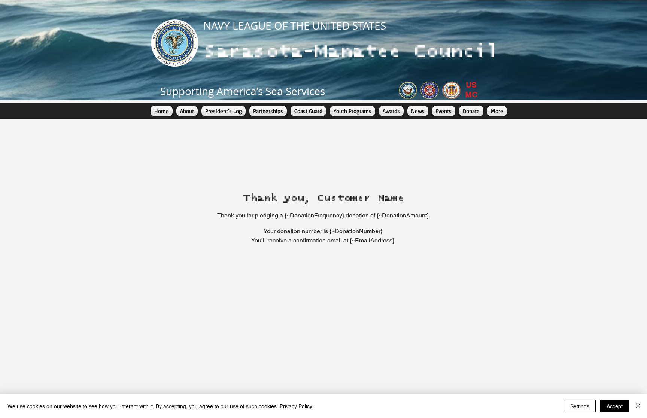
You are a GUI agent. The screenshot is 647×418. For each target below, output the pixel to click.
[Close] (638, 406)
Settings (579, 406)
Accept (615, 406)
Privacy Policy (296, 406)
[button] (268, 111)
